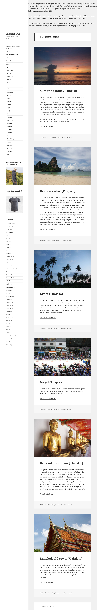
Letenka (9, 145)
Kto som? (8, 61)
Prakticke (8, 302)
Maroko (9, 104)
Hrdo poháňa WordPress (47, 606)
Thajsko (9, 129)
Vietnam (9, 142)
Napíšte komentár (67, 240)
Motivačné (9, 278)
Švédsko (9, 126)
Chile (8, 83)
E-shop (8, 51)
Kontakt (8, 64)
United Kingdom (11, 139)
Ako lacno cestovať (11, 223)
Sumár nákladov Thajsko (58, 91)
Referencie (9, 58)
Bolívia (9, 79)
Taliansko (8, 323)
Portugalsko (9, 296)
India (8, 86)
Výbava (8, 345)
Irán (8, 89)
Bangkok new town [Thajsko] (61, 463)
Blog (7, 67)
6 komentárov (68, 137)
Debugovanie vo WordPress (27, 9)
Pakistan (8, 290)
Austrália (9, 73)
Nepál (8, 108)
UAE (8, 136)
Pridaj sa (8, 305)
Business (8, 241)
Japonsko (8, 253)
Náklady (9, 148)
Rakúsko (8, 311)
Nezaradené (9, 287)
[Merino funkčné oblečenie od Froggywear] (14, 176)
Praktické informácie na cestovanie (13, 47)
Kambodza (10, 92)
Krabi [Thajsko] (51, 294)
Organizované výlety (12, 55)
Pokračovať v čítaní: (48, 127)
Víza (8, 154)
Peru (8, 114)
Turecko (9, 133)
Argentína (10, 70)
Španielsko (10, 120)
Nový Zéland (10, 111)
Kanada (9, 95)
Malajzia (9, 101)
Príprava (9, 151)
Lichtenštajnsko (10, 269)
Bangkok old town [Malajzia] (61, 558)
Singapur (9, 117)
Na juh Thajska (51, 382)
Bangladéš (10, 76)
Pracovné (8, 299)
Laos (8, 98)
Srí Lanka (9, 123)
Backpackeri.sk (13, 33)
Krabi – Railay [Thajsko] (58, 191)
